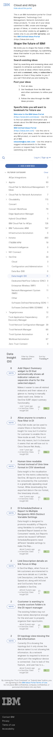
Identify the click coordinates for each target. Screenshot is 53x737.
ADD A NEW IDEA (27, 166)
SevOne (24, 408)
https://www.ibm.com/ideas (26, 117)
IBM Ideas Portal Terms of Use (34, 683)
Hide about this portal (23, 8)
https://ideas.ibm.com (23, 131)
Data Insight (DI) (26, 409)
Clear (46, 172)
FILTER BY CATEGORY (16, 172)
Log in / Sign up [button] (41, 157)
